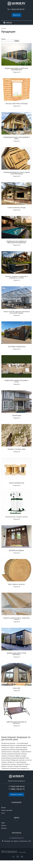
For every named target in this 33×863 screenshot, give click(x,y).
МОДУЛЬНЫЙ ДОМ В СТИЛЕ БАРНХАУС (16, 653)
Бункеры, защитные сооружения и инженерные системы (16, 277)
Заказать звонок (16, 794)
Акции (3, 822)
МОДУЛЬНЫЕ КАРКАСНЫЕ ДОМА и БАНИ (17, 381)
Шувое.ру (16, 15)
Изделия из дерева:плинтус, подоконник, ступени (16, 618)
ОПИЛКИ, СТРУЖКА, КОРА (16, 449)
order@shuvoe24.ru (17, 838)
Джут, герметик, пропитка (16, 584)
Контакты (4, 828)
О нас (3, 813)
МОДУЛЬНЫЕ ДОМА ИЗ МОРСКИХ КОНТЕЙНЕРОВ (16, 69)
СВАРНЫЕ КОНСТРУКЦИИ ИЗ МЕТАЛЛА (16, 722)
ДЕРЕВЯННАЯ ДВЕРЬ (16, 550)
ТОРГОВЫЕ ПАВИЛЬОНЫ (16, 346)
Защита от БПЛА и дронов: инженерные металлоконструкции (16, 312)
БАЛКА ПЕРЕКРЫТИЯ (16, 483)
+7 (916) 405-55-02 (17, 9)
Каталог (3, 807)
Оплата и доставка (6, 810)
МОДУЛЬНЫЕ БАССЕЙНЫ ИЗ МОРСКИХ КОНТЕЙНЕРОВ (16, 242)
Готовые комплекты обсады (16, 207)
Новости (3, 825)
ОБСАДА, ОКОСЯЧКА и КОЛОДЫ (16, 103)
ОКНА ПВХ (16, 688)
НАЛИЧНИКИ (16, 415)
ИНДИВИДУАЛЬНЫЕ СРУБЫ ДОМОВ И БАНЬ (16, 138)
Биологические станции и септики (16, 517)
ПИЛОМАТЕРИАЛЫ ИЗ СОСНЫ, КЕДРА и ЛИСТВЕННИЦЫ (16, 173)
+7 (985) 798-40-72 (16, 789)
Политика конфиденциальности (9, 852)
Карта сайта (22, 852)
